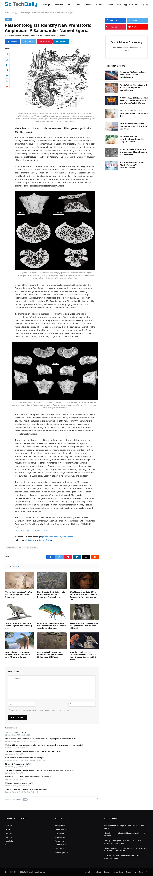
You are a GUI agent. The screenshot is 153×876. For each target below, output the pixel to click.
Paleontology (32, 547)
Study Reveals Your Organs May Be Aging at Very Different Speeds (132, 165)
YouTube (8, 833)
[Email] (7, 81)
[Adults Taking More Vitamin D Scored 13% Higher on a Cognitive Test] (111, 88)
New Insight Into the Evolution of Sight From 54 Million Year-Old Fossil (84, 625)
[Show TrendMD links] (97, 799)
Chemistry (58, 5)
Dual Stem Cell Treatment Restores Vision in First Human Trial (134, 113)
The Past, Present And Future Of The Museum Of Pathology (26, 789)
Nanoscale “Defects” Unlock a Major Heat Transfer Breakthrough (133, 74)
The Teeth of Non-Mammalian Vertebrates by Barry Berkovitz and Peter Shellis (32, 751)
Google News (45, 540)
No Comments (51, 36)
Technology (122, 5)
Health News (60, 837)
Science (99, 5)
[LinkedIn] (7, 65)
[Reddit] (7, 86)
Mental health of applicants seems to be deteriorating (23, 758)
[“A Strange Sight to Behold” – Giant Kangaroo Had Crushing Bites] (19, 612)
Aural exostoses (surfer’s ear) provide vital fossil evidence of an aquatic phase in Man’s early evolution (40, 739)
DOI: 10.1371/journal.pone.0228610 (31, 530)
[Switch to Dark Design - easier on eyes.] (143, 5)
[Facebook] (7, 54)
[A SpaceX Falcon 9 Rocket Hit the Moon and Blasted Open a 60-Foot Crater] (111, 152)
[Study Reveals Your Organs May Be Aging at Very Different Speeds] (111, 165)
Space (110, 5)
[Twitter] (7, 60)
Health (79, 5)
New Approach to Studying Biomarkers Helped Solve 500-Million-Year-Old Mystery (50, 654)
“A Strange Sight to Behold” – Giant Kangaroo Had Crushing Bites (18, 625)
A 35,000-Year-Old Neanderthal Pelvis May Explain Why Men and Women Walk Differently (134, 100)
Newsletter (9, 841)
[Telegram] (7, 75)
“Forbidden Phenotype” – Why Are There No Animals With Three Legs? (18, 594)
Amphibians (10, 547)
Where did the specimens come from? (18, 783)
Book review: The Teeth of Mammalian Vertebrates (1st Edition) (27, 777)
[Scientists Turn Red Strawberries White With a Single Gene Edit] (111, 139)
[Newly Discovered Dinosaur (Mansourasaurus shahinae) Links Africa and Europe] (19, 640)
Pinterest (8, 837)
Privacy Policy (131, 872)
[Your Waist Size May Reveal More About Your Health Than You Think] (111, 126)
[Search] (147, 5)
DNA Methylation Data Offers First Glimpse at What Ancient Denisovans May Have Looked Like (83, 595)
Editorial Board (118, 872)
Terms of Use (143, 872)
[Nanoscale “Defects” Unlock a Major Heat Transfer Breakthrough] (111, 75)
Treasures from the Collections (16, 732)
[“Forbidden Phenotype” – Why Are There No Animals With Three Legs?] (19, 580)
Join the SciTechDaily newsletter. (57, 536)
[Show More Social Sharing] (71, 41)
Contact (106, 872)
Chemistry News (61, 829)
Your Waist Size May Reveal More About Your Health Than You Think (133, 126)
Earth (69, 5)
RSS (6, 845)
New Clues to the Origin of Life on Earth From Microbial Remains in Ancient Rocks (51, 594)
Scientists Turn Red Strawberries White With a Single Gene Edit (132, 139)
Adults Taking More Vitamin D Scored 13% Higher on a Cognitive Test (133, 87)
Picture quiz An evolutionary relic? (17, 764)
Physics (89, 5)
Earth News (59, 833)
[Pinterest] (7, 70)
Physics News (60, 841)
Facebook (8, 825)
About (98, 872)
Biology (46, 5)
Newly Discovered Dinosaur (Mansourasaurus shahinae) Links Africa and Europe (17, 654)
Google (30, 540)
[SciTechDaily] (21, 5)
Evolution (21, 547)
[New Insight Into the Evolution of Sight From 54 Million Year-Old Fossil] (84, 612)
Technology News (62, 852)
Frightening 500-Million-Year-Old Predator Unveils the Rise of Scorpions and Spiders (51, 625)
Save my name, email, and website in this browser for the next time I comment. (43, 710)
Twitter (7, 829)
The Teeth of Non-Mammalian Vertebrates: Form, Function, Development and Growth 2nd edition (38, 770)
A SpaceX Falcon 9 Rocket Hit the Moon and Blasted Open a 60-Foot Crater (133, 152)
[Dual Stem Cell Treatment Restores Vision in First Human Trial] (111, 113)
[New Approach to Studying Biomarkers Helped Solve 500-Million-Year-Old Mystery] (51, 640)
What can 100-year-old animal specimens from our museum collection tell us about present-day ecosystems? (43, 745)
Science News (60, 845)
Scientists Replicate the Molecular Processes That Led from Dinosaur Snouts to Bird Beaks (83, 656)
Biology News (60, 825)
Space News (59, 848)
